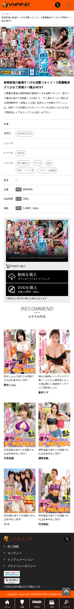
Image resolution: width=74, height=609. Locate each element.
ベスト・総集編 (47, 170)
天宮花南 (9, 458)
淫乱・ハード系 (25, 170)
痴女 (49, 163)
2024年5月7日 (24, 133)
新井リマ (43, 392)
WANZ (20, 153)
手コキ (37, 163)
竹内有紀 (43, 524)
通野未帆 (43, 458)
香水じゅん (10, 385)
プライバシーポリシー (21, 566)
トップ (4, 14)
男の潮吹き (23, 163)
